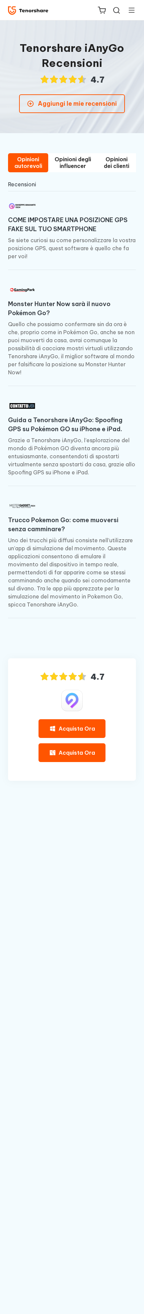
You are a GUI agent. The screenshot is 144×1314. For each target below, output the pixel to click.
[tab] (28, 163)
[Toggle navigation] (129, 10)
